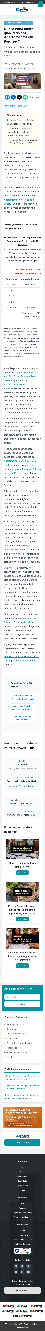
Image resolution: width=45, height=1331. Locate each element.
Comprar (22, 1167)
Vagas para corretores (22, 1212)
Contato (22, 1230)
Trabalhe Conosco (22, 1244)
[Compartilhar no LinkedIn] (13, 97)
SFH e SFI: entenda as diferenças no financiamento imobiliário (22, 1078)
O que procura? (22, 1186)
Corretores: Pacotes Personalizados (22, 718)
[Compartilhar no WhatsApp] (25, 97)
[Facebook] (16, 1266)
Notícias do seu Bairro (17, 1033)
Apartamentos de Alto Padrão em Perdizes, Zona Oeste (20, 376)
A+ (34, 68)
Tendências (11, 1048)
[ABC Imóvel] (36, 1311)
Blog (22, 1203)
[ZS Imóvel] (21, 1311)
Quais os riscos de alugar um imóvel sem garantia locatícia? (21, 1087)
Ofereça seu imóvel (22, 1217)
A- (25, 68)
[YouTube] (28, 1272)
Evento (9, 1057)
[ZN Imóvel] (22, 1306)
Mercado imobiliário (15, 1024)
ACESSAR (24, 1290)
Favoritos (22, 1190)
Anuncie (22, 1208)
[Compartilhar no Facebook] (7, 97)
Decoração (11, 1029)
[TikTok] (22, 1266)
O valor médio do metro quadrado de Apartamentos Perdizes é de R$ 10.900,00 (20, 132)
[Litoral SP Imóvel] (22, 1316)
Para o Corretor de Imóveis (19, 1043)
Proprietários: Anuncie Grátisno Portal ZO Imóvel (22, 697)
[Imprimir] (37, 97)
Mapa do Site (22, 1235)
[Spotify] (16, 1272)
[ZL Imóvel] (36, 1306)
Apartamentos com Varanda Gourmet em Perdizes (18, 384)
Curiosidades (12, 1038)
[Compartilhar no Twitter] (19, 97)
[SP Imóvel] (8, 1306)
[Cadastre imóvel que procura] (22, 1117)
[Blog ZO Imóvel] (22, 9)
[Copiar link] (31, 97)
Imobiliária (22, 1181)
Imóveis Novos (22, 1176)
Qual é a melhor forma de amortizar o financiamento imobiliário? (21, 1097)
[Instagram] (28, 1266)
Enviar (23, 1004)
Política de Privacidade (22, 1239)
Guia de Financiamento (17, 1052)
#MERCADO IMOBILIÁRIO (16, 106)
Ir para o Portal (22, 1142)
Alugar (22, 1172)
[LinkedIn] (22, 1272)
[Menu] (41, 4)
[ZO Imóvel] (8, 1311)
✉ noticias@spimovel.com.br (22, 786)
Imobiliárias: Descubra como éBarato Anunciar (22, 707)
